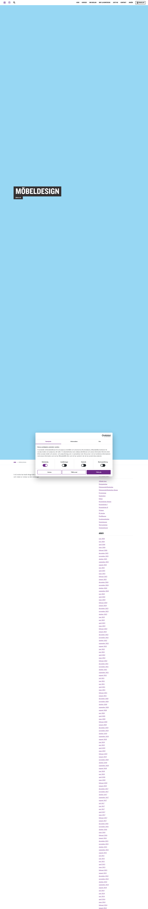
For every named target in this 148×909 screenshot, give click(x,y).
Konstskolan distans (105, 501)
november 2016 (104, 826)
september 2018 (104, 765)
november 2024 (104, 585)
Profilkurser (102, 516)
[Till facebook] (5, 3)
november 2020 (104, 701)
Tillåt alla (98, 472)
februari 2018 (103, 783)
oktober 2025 (103, 559)
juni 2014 (102, 893)
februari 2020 (103, 722)
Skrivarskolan (103, 525)
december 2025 (103, 553)
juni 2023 (102, 617)
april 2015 (102, 864)
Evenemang (102, 493)
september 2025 (104, 562)
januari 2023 (103, 632)
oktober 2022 (103, 640)
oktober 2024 (103, 588)
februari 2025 (103, 576)
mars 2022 (102, 658)
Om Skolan (92, 2)
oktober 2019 (103, 733)
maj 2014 (102, 896)
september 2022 (104, 643)
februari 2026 (103, 550)
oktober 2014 (103, 882)
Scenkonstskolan (104, 519)
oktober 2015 (103, 847)
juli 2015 (101, 856)
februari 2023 (103, 629)
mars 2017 (102, 815)
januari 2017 (103, 821)
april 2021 (102, 687)
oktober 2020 (103, 704)
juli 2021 (101, 678)
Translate (141, 2)
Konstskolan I (103, 504)
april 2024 (102, 597)
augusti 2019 (103, 739)
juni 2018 (102, 771)
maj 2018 (102, 774)
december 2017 (103, 789)
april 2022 (102, 655)
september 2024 (104, 591)
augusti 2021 (103, 675)
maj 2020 (102, 713)
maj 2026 (102, 541)
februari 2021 (103, 693)
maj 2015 (102, 861)
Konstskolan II (103, 507)
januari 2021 (103, 696)
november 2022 (104, 637)
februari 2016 (103, 835)
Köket (101, 499)
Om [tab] (100, 441)
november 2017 (104, 792)
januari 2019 (103, 757)
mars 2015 (102, 867)
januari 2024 (103, 605)
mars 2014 (102, 902)
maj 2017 (102, 809)
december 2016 (103, 824)
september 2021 (104, 672)
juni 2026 (102, 539)
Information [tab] (74, 441)
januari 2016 (103, 838)
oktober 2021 (103, 669)
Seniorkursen (103, 522)
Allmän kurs (103, 481)
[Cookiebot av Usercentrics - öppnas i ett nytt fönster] (103, 436)
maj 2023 (102, 620)
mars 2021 (102, 690)
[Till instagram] (9, 3)
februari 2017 (103, 818)
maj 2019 (102, 745)
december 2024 (103, 582)
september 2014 (104, 885)
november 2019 (104, 730)
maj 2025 (102, 568)
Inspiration (102, 496)
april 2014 (102, 899)
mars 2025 (102, 573)
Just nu (115, 2)
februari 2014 (103, 905)
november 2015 (104, 844)
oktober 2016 (103, 829)
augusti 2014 (103, 887)
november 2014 (104, 879)
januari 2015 (103, 873)
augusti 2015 (103, 853)
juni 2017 (102, 806)
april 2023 (102, 623)
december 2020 (103, 698)
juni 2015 (102, 858)
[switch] (64, 465)
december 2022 (103, 635)
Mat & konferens (104, 2)
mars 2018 (102, 780)
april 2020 (102, 716)
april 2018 (102, 777)
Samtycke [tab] (48, 441)
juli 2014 (101, 890)
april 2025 (102, 571)
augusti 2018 (103, 768)
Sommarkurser (103, 528)
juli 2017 (101, 803)
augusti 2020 (103, 710)
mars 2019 (102, 751)
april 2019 (102, 748)
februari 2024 (103, 603)
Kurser (84, 2)
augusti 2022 (103, 646)
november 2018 (104, 760)
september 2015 (104, 850)
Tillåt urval (74, 472)
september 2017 (104, 797)
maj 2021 (102, 684)
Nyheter (101, 510)
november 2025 (104, 556)
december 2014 (103, 876)
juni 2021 (102, 681)
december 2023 (103, 608)
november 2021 (104, 667)
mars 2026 (102, 547)
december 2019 (103, 728)
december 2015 (103, 841)
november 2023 (104, 611)
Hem (77, 2)
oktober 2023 (103, 614)
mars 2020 (102, 719)
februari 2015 (103, 870)
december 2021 (103, 664)
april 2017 (102, 812)
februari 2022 (103, 661)
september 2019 (104, 736)
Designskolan (103, 484)
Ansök (131, 2)
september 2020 (104, 707)
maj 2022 (102, 652)
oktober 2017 (103, 794)
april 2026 (102, 544)
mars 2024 (102, 600)
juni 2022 (102, 649)
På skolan (102, 513)
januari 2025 (103, 579)
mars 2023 (102, 626)
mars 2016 (102, 832)
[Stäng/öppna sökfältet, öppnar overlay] (14, 3)
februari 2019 (103, 754)
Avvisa (49, 472)
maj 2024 (102, 594)
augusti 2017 (103, 800)
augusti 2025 (103, 565)
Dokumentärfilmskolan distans (108, 490)
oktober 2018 (103, 762)
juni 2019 (102, 742)
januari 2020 (103, 725)
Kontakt (123, 2)
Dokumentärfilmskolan (106, 487)
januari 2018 (103, 786)
